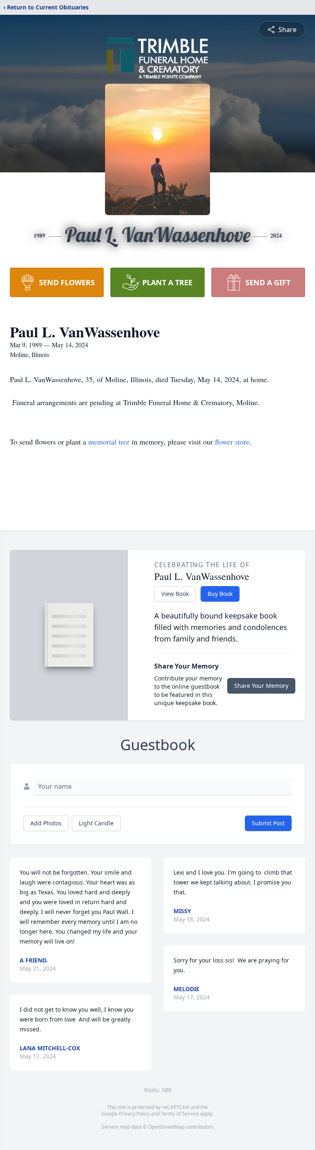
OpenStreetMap (166, 1126)
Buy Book (220, 594)
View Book (175, 594)
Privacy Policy (134, 1113)
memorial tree (109, 442)
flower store (232, 442)
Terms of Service (180, 1113)
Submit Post (268, 823)
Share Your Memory (261, 686)
